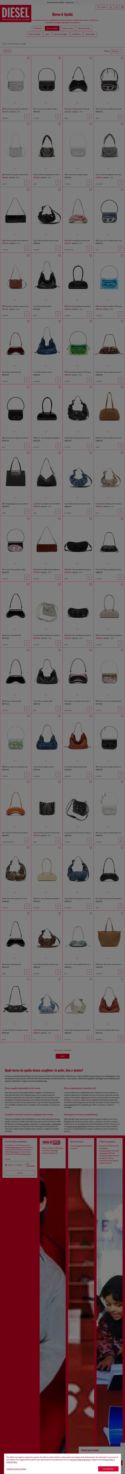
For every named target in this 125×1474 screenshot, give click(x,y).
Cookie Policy (11, 1462)
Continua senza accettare (16, 1469)
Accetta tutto (108, 1469)
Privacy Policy (108, 1460)
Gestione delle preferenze (80, 1460)
